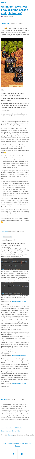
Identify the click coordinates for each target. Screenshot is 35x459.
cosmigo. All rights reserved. (12, 443)
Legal (26, 443)
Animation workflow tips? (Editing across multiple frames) (14, 10)
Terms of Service (5, 431)
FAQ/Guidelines (18, 428)
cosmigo (3, 2)
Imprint (22, 443)
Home (2, 428)
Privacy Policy (16, 431)
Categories (9, 428)
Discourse (10, 435)
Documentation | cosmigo (19, 301)
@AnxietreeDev (7, 236)
